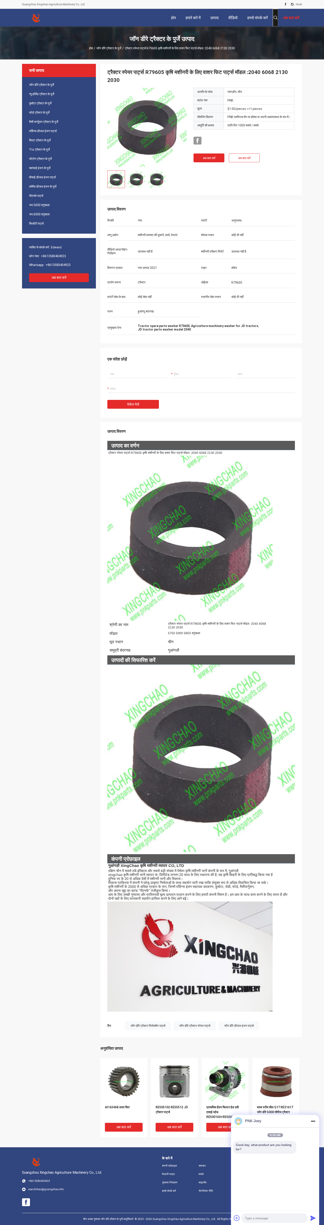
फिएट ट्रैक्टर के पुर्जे (40, 140)
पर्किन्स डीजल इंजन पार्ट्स (43, 131)
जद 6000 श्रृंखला (39, 214)
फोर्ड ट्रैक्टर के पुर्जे (39, 112)
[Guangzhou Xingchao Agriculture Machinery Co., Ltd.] (36, 17)
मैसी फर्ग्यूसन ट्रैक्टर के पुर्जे (43, 122)
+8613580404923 (53, 256)
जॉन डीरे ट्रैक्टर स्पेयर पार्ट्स (194, 1025)
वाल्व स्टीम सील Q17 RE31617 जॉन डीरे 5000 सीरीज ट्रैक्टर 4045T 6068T (275, 1112)
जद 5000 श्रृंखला (39, 205)
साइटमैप (203, 1182)
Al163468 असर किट (117, 1107)
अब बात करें (59, 277)
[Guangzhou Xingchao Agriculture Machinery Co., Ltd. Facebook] (285, 4)
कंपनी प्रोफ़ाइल (169, 1165)
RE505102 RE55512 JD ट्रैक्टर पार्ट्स (172, 1109)
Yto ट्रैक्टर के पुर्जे (39, 149)
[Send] (313, 1218)
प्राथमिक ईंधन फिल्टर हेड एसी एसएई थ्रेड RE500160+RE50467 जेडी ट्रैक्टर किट (223, 1112)
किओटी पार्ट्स (36, 223)
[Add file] (237, 1218)
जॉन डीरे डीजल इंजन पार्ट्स (239, 1025)
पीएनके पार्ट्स (36, 196)
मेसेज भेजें (133, 404)
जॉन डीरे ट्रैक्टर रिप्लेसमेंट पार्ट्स (147, 1025)
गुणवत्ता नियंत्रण (169, 1182)
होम (91, 48)
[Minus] (313, 1121)
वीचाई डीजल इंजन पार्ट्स (42, 177)
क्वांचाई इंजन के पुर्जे (39, 168)
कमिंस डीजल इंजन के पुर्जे (42, 186)
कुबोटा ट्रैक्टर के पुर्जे (40, 103)
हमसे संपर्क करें (169, 1190)
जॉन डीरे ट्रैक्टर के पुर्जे (108, 48)
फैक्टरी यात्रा (168, 1174)
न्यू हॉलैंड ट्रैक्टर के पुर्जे (41, 94)
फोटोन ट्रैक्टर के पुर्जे (40, 159)
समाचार (202, 1165)
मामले (201, 1174)
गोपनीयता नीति (206, 1190)
